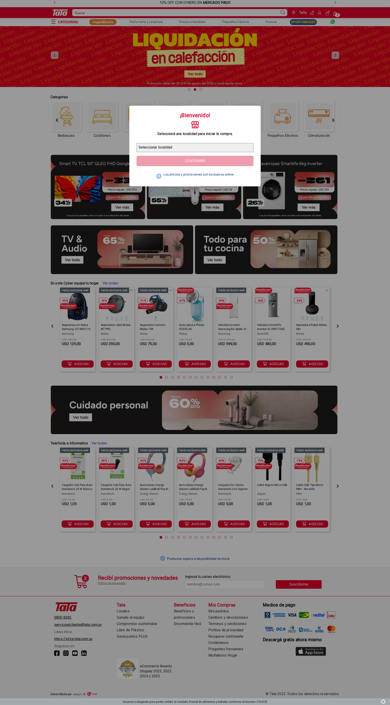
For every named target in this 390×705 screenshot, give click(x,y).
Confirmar (195, 161)
